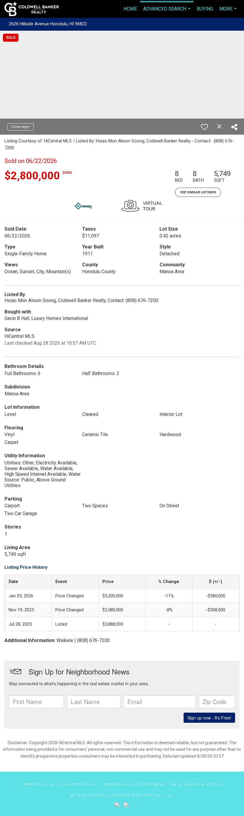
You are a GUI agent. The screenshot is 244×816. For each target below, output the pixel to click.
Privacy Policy (79, 784)
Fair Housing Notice (197, 784)
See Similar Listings (198, 192)
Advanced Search (167, 12)
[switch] (204, 126)
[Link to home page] (34, 9)
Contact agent (20, 126)
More (228, 12)
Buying (205, 9)
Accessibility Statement (134, 784)
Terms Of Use (38, 784)
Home (130, 9)
